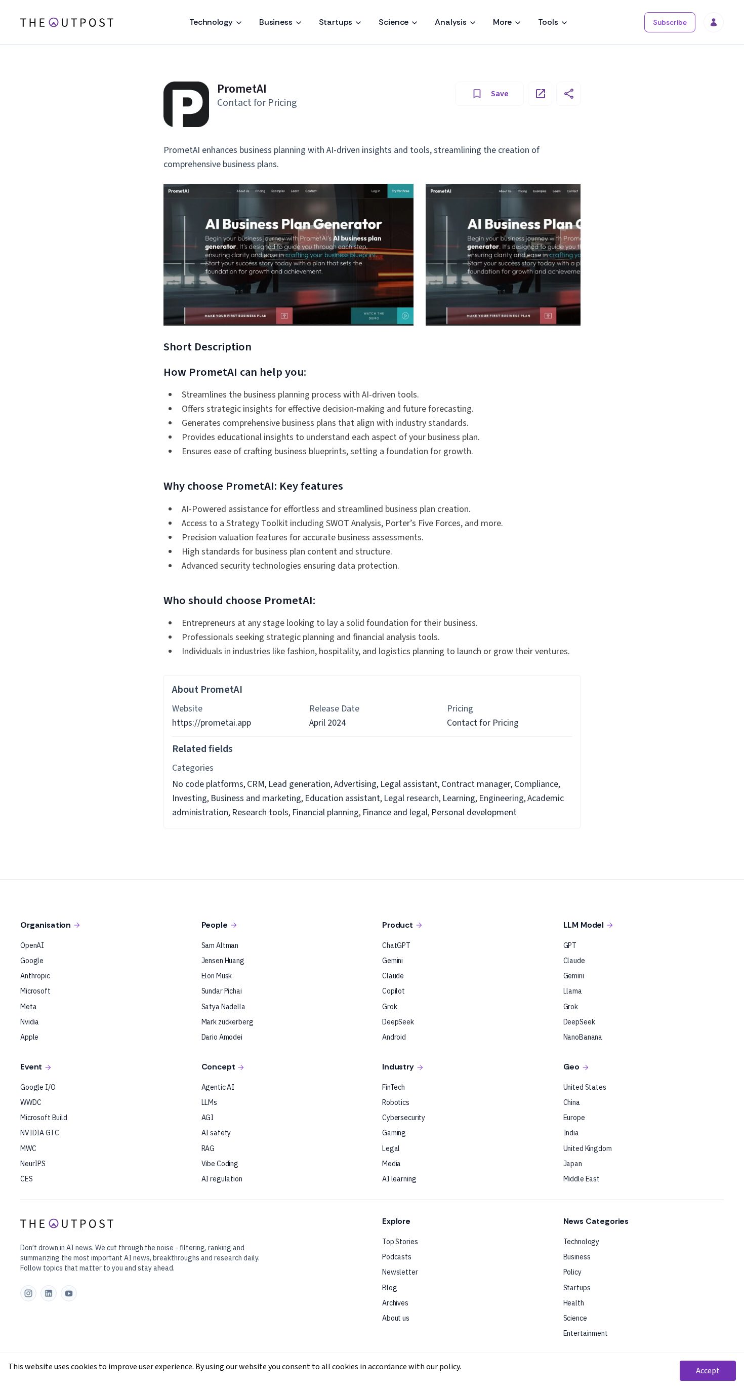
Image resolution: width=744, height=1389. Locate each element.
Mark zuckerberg (227, 1021)
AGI (207, 1117)
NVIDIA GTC (39, 1132)
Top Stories (400, 1241)
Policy (572, 1272)
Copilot (393, 991)
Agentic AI (218, 1087)
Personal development (474, 812)
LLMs (209, 1102)
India (571, 1132)
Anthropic (35, 975)
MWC (28, 1148)
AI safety (216, 1132)
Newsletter (400, 1272)
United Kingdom (587, 1148)
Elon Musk (216, 975)
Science (393, 22)
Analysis (451, 22)
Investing (189, 798)
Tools (548, 22)
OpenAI (32, 945)
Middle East (581, 1178)
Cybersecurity (403, 1117)
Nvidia (29, 1021)
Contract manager (476, 784)
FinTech (393, 1087)
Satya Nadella (223, 1006)
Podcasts (396, 1256)
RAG (208, 1148)
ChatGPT (396, 945)
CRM (256, 784)
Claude (393, 975)
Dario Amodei (221, 1037)
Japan (572, 1163)
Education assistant (342, 798)
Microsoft (35, 991)
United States (584, 1087)
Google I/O (38, 1087)
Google (32, 960)
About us (395, 1318)
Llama (572, 991)
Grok (389, 1006)
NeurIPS (33, 1163)
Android (394, 1037)
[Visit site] (540, 94)
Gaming (394, 1132)
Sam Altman (220, 945)
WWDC (30, 1102)
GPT (570, 945)
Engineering (501, 798)
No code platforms (207, 784)
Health (573, 1302)
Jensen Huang (222, 960)
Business (276, 22)
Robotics (395, 1102)
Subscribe (670, 22)
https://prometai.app (211, 723)
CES (26, 1178)
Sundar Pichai (221, 991)
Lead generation (299, 784)
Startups (336, 22)
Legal (391, 1148)
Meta (28, 1006)
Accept (708, 1370)
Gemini (392, 960)
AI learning (399, 1178)
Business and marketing (256, 798)
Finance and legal (395, 812)
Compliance (536, 784)
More (502, 22)
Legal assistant (409, 784)
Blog (389, 1287)
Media (391, 1163)
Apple (29, 1037)
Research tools (260, 812)
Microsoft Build (43, 1117)
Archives (395, 1302)
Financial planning (325, 812)
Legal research (411, 798)
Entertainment (585, 1333)
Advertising (355, 784)
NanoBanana (583, 1037)
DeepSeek (398, 1021)
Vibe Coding (219, 1163)
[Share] (568, 94)
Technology (210, 22)
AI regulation (221, 1178)
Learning (458, 798)
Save (500, 93)
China (571, 1102)
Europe (574, 1117)
